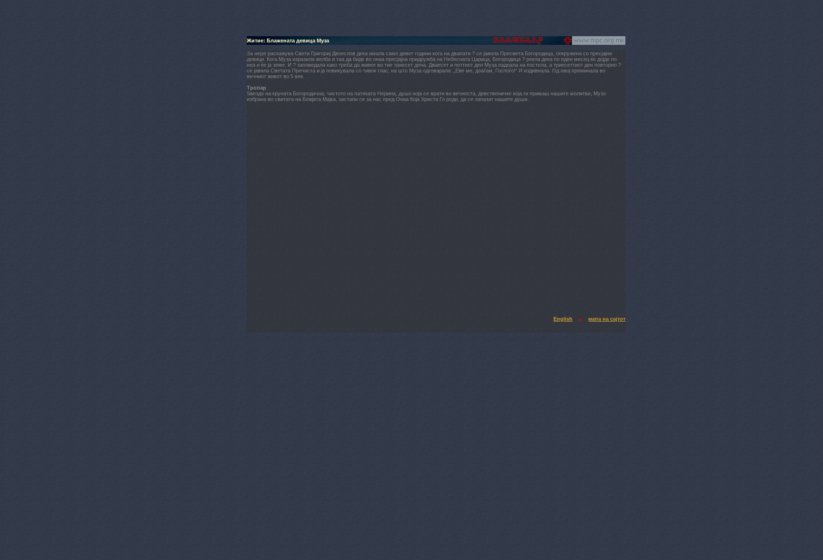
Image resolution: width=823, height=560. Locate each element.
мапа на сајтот (606, 319)
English (562, 319)
